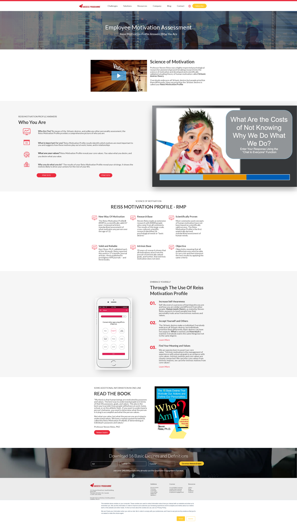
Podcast (190, 492)
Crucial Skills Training (175, 487)
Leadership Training (175, 489)
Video (190, 487)
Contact (180, 6)
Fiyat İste (46, 175)
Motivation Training (175, 491)
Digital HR (153, 493)
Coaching (153, 490)
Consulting (153, 492)
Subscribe (199, 6)
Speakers (153, 495)
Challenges (113, 6)
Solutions (127, 6)
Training (152, 489)
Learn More (164, 340)
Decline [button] (190, 519)
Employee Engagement (176, 492)
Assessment (154, 487)
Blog (169, 6)
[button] (118, 75)
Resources (142, 6)
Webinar (191, 491)
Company (157, 6)
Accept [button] (181, 519)
